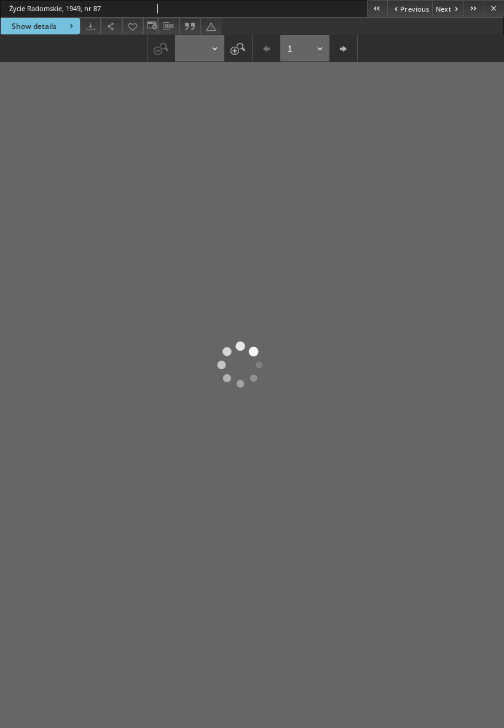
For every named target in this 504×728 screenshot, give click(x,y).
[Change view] (150, 26)
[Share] (111, 26)
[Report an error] (210, 26)
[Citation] (189, 26)
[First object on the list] (377, 8)
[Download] (90, 26)
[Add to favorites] (132, 26)
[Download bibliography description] (168, 26)
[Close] (494, 8)
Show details (34, 26)
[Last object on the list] (473, 8)
